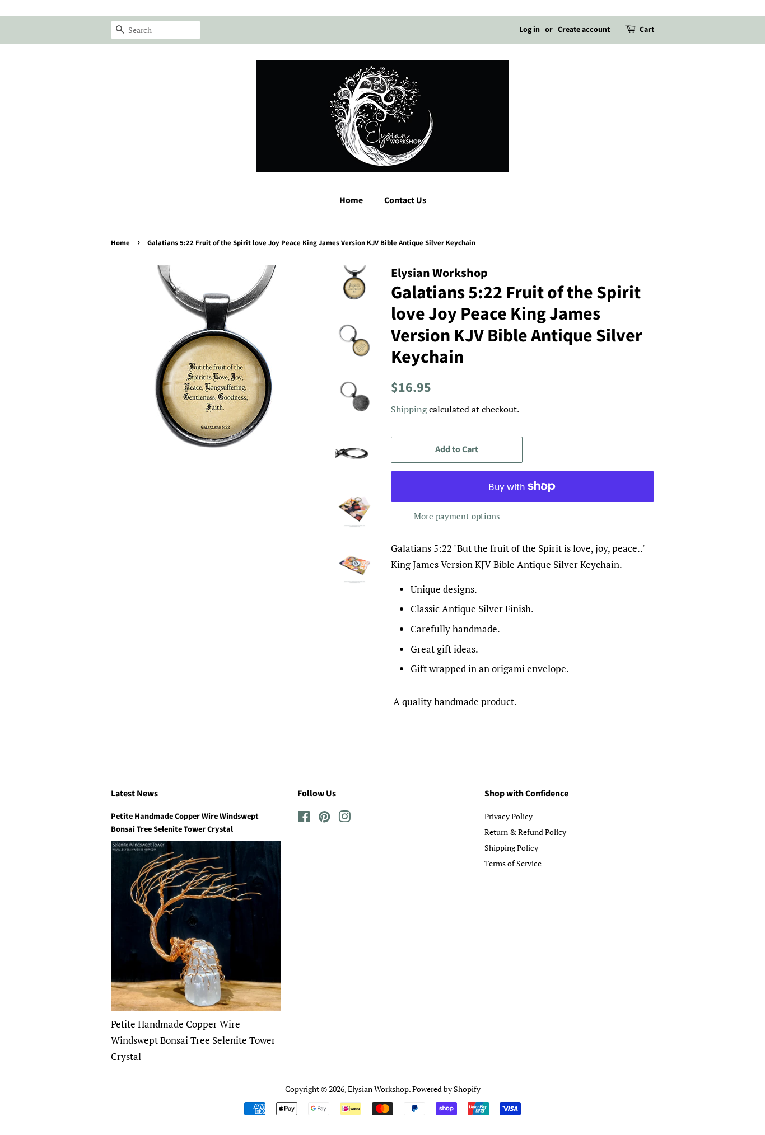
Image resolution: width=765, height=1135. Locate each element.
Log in (529, 29)
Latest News (134, 793)
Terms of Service (513, 863)
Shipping (409, 409)
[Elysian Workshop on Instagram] (344, 818)
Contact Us (405, 200)
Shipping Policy (511, 847)
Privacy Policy (508, 816)
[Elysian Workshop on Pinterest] (324, 818)
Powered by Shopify (446, 1089)
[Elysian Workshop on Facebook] (303, 818)
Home (351, 200)
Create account (584, 29)
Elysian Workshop (378, 1089)
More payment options (457, 516)
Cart (647, 29)
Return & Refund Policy (525, 832)
